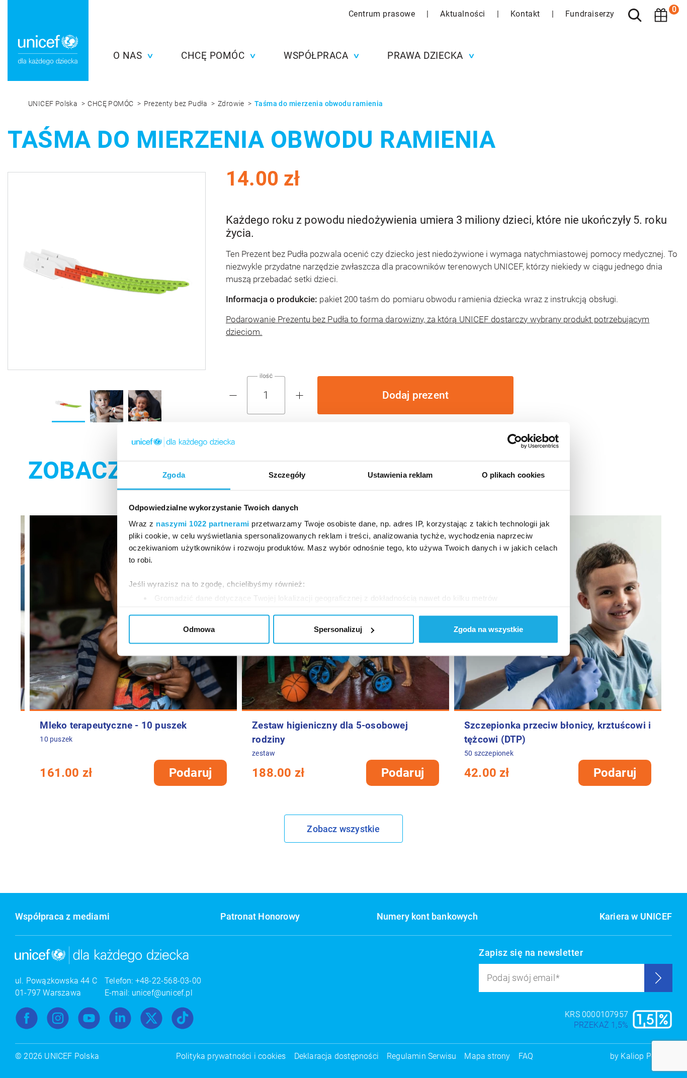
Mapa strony (487, 1056)
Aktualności (463, 14)
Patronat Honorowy (260, 916)
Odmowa (199, 629)
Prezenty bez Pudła (177, 104)
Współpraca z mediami (62, 916)
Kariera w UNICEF (635, 916)
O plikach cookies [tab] (513, 474)
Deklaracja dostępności (336, 1056)
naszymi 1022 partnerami (202, 523)
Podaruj (190, 773)
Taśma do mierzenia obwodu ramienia (318, 104)
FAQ (526, 1056)
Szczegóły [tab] (287, 474)
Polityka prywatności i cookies (231, 1056)
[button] (130, 56)
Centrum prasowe (383, 14)
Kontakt (526, 14)
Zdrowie (232, 104)
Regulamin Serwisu (421, 1056)
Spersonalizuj (338, 629)
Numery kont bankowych (427, 916)
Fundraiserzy (590, 14)
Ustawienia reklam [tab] (400, 474)
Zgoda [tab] (173, 474)
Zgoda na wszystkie (488, 629)
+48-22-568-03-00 (168, 980)
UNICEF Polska (53, 104)
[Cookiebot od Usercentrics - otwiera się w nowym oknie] (515, 441)
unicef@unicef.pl (162, 993)
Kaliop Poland (646, 1056)
